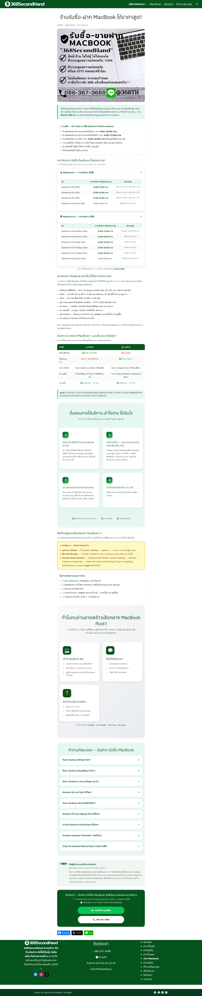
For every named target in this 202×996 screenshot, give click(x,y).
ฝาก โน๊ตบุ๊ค (149, 946)
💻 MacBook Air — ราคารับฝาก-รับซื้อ (77, 172)
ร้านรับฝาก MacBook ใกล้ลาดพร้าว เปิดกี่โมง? (82, 835)
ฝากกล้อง (148, 962)
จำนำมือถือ (90, 725)
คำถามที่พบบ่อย (151, 966)
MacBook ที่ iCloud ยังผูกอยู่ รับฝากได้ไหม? (81, 814)
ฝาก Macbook (151, 958)
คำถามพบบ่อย (184, 4)
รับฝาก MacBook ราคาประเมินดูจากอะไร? (80, 781)
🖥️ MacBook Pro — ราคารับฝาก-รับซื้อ (77, 217)
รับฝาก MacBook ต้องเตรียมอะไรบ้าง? (78, 771)
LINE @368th (120, 269)
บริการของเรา (137, 4)
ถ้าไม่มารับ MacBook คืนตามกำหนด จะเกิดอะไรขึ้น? (84, 846)
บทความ (147, 979)
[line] (158, 992)
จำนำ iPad (112, 725)
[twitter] (162, 992)
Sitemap (67, 992)
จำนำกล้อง (121, 725)
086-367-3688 (66, 115)
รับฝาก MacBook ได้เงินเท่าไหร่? (76, 760)
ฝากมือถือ (148, 950)
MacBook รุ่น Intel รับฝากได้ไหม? (77, 792)
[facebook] (155, 992)
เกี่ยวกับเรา (155, 4)
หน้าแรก (60, 25)
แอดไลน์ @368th (103, 910)
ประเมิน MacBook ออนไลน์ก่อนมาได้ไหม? (80, 825)
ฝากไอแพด (148, 954)
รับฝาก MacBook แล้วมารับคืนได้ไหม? (79, 803)
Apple (87, 565)
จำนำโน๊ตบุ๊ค (101, 725)
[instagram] (166, 992)
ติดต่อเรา (169, 4)
